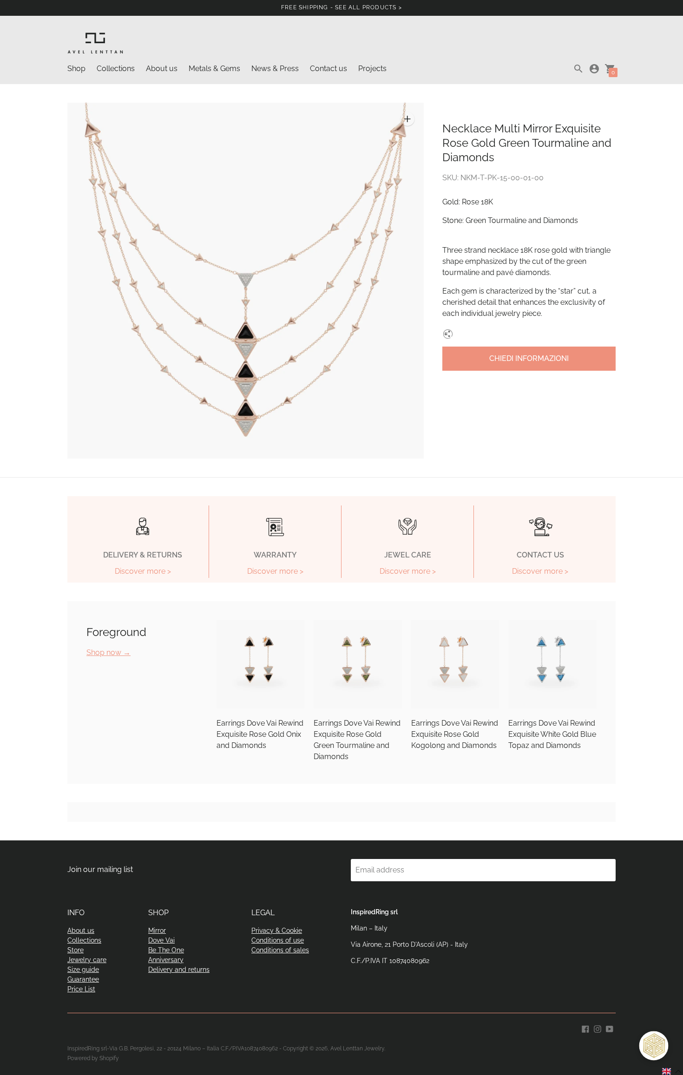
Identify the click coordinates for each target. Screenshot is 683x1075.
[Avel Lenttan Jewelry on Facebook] (585, 1028)
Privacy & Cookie (276, 930)
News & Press (275, 68)
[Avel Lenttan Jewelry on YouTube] (609, 1028)
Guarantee (83, 979)
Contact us (328, 68)
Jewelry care (86, 960)
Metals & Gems (214, 68)
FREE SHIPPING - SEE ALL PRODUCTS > (341, 7)
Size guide (83, 969)
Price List (81, 989)
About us (161, 68)
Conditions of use (277, 940)
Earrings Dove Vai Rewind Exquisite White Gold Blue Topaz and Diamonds (552, 734)
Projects (372, 68)
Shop (76, 68)
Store (75, 950)
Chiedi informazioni (529, 358)
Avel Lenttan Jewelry (357, 1048)
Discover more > (143, 571)
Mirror (157, 930)
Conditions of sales (280, 950)
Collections (116, 68)
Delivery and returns (179, 969)
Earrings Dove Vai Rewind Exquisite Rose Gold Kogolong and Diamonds (454, 734)
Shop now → (108, 652)
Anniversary (166, 960)
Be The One (166, 950)
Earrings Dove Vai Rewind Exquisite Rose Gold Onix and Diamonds (260, 734)
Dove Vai (161, 940)
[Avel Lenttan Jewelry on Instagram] (597, 1028)
